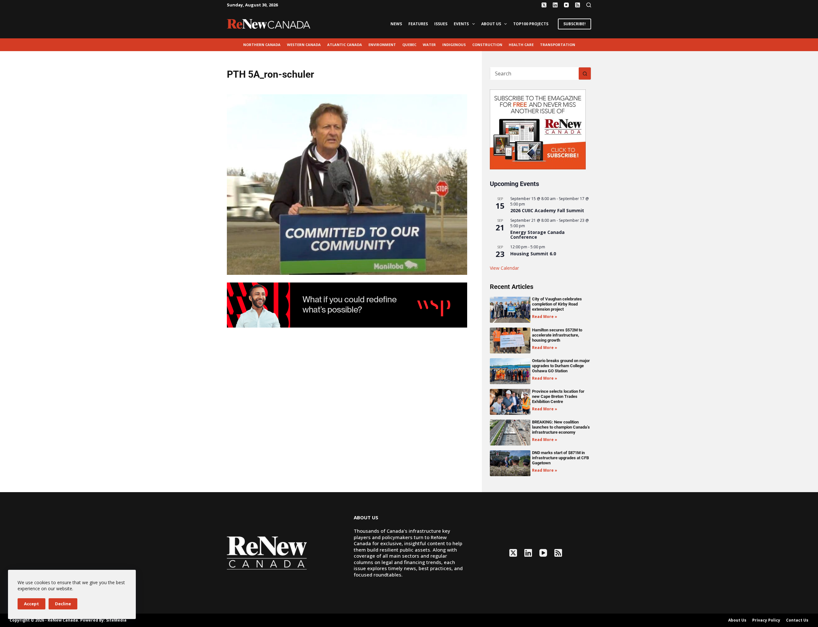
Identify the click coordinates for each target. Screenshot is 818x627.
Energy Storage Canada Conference (537, 234)
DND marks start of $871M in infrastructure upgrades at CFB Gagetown (560, 457)
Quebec (409, 44)
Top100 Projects (530, 24)
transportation (557, 44)
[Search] (588, 5)
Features (418, 24)
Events (461, 24)
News (396, 24)
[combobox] (534, 73)
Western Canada (304, 44)
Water (429, 44)
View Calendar (504, 268)
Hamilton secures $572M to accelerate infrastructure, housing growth (557, 335)
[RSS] (577, 5)
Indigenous (454, 44)
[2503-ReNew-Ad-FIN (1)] (347, 304)
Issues (440, 24)
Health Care (521, 44)
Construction (487, 44)
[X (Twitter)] (544, 5)
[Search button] (585, 73)
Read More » (544, 316)
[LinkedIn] (555, 5)
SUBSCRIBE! (574, 24)
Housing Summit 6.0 (533, 254)
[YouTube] (566, 5)
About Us (491, 24)
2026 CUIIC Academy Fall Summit (547, 210)
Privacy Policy (766, 620)
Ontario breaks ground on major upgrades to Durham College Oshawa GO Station (561, 365)
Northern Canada (262, 44)
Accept (31, 604)
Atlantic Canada (344, 44)
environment (382, 44)
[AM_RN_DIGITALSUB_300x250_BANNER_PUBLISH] (538, 128)
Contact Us (797, 620)
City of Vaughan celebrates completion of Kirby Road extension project (557, 304)
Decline (63, 604)
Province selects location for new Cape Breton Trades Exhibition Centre (558, 396)
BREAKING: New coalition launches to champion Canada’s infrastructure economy (561, 427)
